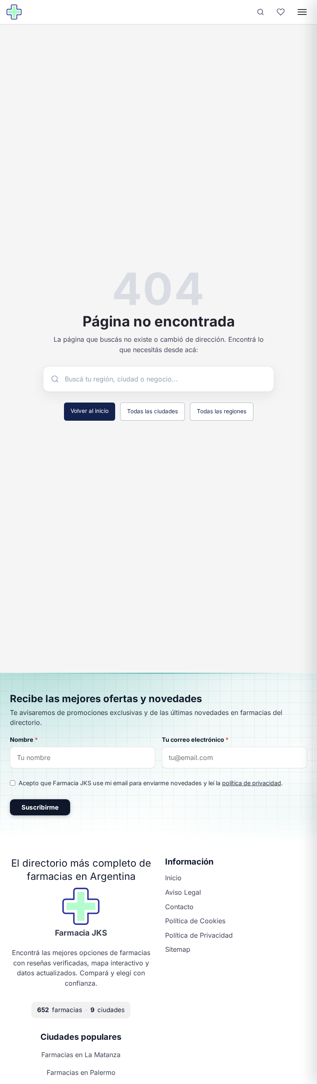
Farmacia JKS (81, 933)
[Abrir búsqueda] (260, 12)
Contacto (179, 907)
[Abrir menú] (302, 12)
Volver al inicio (90, 410)
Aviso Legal (183, 892)
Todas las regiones (221, 411)
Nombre (24, 739)
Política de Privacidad (199, 935)
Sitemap (177, 949)
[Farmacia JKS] (14, 12)
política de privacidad (251, 782)
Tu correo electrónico (195, 739)
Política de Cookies (195, 921)
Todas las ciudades (152, 411)
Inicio (173, 878)
